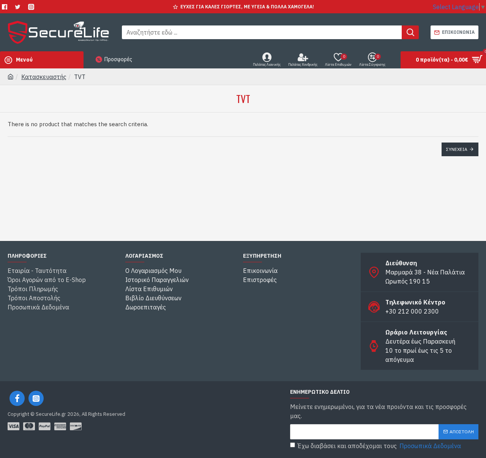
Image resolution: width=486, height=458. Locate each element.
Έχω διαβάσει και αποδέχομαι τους (379, 446)
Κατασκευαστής (43, 77)
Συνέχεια (456, 149)
